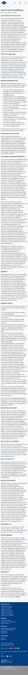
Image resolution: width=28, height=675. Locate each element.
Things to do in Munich (6, 608)
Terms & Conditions (6, 620)
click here (11, 456)
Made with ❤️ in (5, 648)
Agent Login (4, 631)
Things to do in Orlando (7, 614)
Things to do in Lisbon (6, 612)
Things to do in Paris (6, 609)
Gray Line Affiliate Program (7, 630)
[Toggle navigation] (25, 2)
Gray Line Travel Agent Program (9, 628)
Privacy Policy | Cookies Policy (18, 74)
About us (3, 638)
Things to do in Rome (6, 606)
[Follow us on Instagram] (10, 656)
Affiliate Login (4, 633)
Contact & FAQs (5, 623)
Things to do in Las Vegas (7, 615)
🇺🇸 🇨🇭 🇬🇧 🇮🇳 (14, 648)
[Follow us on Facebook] (8, 656)
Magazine (3, 639)
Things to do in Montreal (7, 611)
